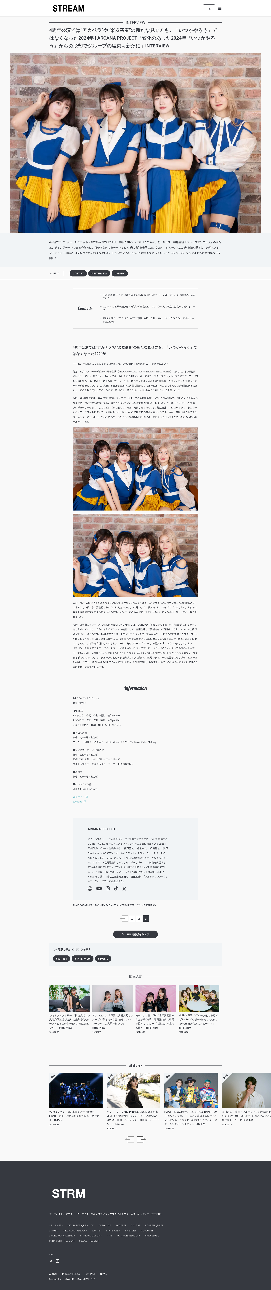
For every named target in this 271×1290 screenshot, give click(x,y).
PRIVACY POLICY (71, 1273)
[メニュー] (220, 8)
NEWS (103, 1273)
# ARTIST (78, 273)
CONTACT (90, 1273)
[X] (209, 8)
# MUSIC (120, 273)
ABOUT (53, 1273)
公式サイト (79, 796)
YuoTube (77, 801)
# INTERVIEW (99, 273)
